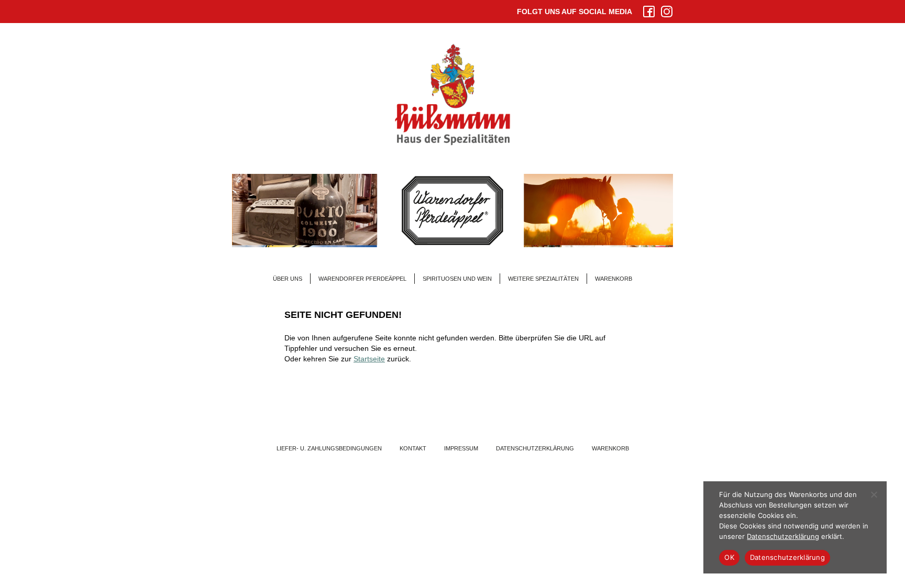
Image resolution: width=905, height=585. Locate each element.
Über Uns (287, 278)
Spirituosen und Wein (457, 278)
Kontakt (413, 448)
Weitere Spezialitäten (543, 278)
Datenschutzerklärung (535, 448)
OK (729, 557)
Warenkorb (613, 278)
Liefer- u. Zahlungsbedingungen (329, 448)
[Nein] (873, 494)
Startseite (369, 359)
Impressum (461, 448)
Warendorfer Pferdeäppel (362, 278)
